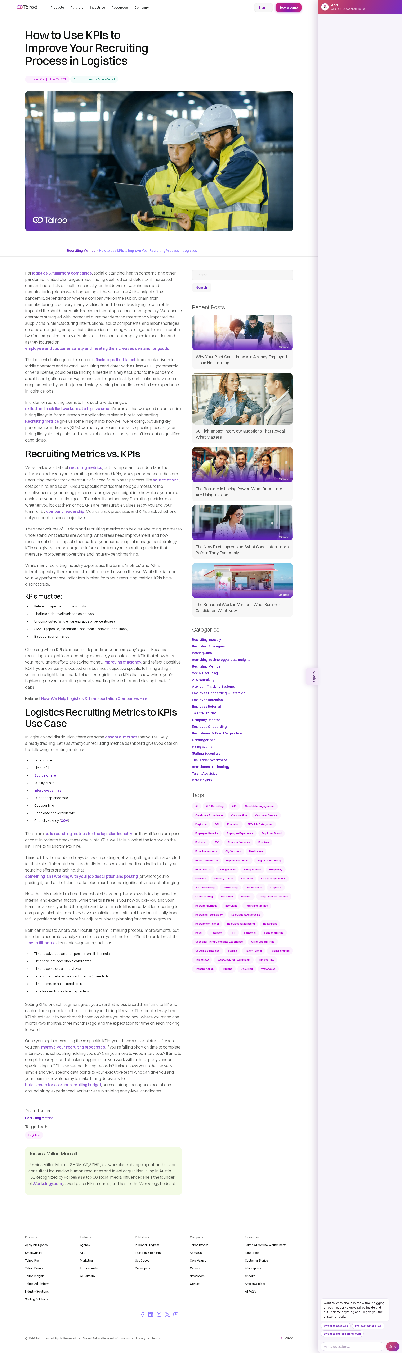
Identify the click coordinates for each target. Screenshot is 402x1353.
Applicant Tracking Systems (213, 686)
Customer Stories (256, 1260)
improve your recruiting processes (72, 1047)
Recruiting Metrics (81, 250)
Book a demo (288, 7)
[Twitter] (167, 1314)
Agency (85, 1245)
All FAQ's (250, 1291)
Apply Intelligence (36, 1245)
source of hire (166, 480)
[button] (57, 7)
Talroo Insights (35, 1276)
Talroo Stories (199, 1245)
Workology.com (47, 1183)
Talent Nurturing (204, 713)
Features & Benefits (148, 1253)
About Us (196, 1253)
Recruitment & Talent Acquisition (217, 733)
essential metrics (121, 736)
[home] (27, 7)
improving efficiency (122, 662)
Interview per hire (48, 790)
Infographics (253, 1268)
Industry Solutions (37, 1291)
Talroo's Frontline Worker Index (265, 1245)
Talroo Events (34, 1268)
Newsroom (197, 1276)
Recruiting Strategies (208, 646)
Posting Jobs (202, 653)
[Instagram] (159, 1314)
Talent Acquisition (205, 773)
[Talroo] (286, 1337)
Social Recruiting (205, 673)
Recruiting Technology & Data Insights (221, 659)
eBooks (250, 1276)
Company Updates (206, 720)
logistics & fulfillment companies (62, 273)
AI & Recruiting (203, 680)
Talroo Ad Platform (37, 1284)
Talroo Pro (32, 1260)
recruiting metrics (85, 467)
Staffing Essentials (206, 753)
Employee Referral (206, 706)
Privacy (140, 1338)
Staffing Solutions (36, 1299)
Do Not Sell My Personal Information (106, 1338)
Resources (252, 1253)
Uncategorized (203, 740)
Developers (142, 1268)
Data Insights (202, 780)
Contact (195, 1284)
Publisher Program (147, 1245)
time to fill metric (40, 942)
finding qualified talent (115, 359)
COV (64, 820)
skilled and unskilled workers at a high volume (67, 408)
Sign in (263, 7)
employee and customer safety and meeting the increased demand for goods (97, 348)
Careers (195, 1268)
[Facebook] (142, 1314)
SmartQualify (33, 1253)
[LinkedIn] (150, 1314)
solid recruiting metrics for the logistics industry (88, 833)
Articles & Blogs (255, 1284)
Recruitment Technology (211, 767)
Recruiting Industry (206, 639)
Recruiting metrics (42, 421)
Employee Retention (207, 700)
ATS (82, 1253)
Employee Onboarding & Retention (218, 693)
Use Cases (142, 1260)
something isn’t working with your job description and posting (81, 876)
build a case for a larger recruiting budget (63, 1084)
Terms (156, 1338)
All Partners (87, 1276)
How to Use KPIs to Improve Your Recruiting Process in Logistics (148, 250)
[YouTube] (175, 1314)
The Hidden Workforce (209, 760)
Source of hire (45, 775)
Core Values (198, 1260)
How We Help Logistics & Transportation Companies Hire (94, 698)
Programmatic (89, 1268)
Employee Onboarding (209, 726)
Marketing (86, 1260)
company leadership (65, 511)
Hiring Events (202, 747)
